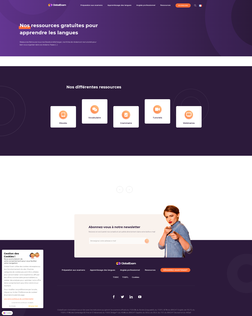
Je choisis (12, 306)
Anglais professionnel (130, 270)
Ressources (150, 270)
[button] (195, 5)
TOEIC (116, 277)
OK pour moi (33, 306)
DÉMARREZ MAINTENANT (175, 270)
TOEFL (125, 277)
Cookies (135, 277)
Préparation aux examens (73, 270)
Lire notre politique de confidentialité (18, 299)
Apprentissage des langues (102, 270)
